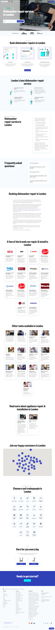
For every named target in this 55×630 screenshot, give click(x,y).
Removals (17, 613)
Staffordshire (30, 612)
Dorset (38, 596)
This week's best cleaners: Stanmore (46, 596)
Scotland (32, 609)
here (24, 229)
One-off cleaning (18, 594)
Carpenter (17, 605)
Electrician (17, 604)
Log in (47, 1)
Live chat (21, 563)
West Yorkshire (31, 616)
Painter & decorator (19, 608)
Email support (34, 563)
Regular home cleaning (15, 1)
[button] (39, 163)
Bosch (26, 209)
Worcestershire (31, 617)
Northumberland (31, 607)
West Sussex (35, 614)
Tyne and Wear (31, 613)
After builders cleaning (19, 598)
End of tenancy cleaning (19, 595)
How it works (5, 594)
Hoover (36, 209)
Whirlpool (19, 210)
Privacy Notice (10, 626)
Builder (17, 603)
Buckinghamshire (31, 594)
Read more (19, 433)
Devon (36, 596)
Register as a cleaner (8, 622)
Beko (24, 209)
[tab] (39, 163)
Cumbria (30, 596)
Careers (4, 599)
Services (17, 591)
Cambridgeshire (36, 594)
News (4, 596)
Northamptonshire (31, 605)
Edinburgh (37, 598)
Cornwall (32, 595)
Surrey (36, 612)
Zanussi (23, 210)
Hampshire (37, 599)
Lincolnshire (30, 603)
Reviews (4, 605)
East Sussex (33, 598)
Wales (34, 613)
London (33, 603)
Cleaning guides (5, 603)
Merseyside (30, 604)
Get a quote (51, 1)
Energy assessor (18, 609)
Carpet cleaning (18, 599)
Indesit (14, 210)
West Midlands (31, 614)
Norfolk (33, 604)
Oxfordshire (35, 608)
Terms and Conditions (16, 626)
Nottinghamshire (31, 608)
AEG (22, 209)
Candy (29, 209)
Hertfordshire (35, 600)
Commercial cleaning (19, 600)
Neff (17, 210)
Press (4, 598)
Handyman (17, 607)
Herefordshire (31, 600)
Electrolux (32, 209)
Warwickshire (37, 613)
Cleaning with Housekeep (7, 600)
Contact (30, 1)
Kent (38, 600)
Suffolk (34, 612)
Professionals (5, 595)
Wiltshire (34, 616)
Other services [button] (22, 1)
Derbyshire (33, 596)
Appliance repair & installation (20, 612)
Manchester (36, 603)
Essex (29, 599)
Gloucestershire (32, 599)
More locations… (31, 619)
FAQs (27, 1)
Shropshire (35, 609)
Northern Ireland (36, 605)
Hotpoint (39, 209)
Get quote (27, 580)
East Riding (30, 598)
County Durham (36, 595)
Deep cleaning (18, 596)
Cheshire (30, 595)
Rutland (30, 609)
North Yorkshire (36, 607)
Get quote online (27, 70)
